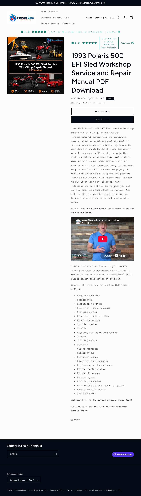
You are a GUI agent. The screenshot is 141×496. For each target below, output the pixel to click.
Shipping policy (114, 490)
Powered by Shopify (37, 490)
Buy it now (103, 120)
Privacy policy (74, 490)
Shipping (75, 103)
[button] (55, 12)
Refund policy (57, 490)
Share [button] (77, 419)
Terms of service (94, 490)
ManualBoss (21, 490)
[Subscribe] (56, 454)
